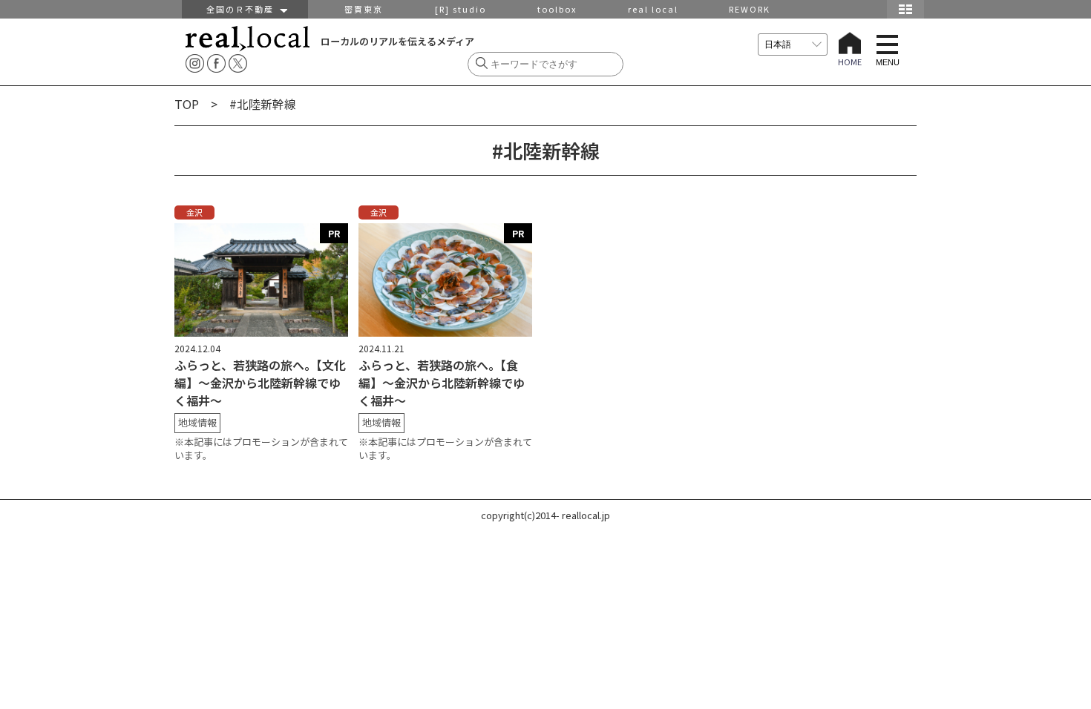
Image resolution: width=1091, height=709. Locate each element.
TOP (186, 104)
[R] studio (460, 9)
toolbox (557, 9)
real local (653, 9)
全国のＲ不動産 (243, 9)
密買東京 (363, 9)
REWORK (749, 9)
